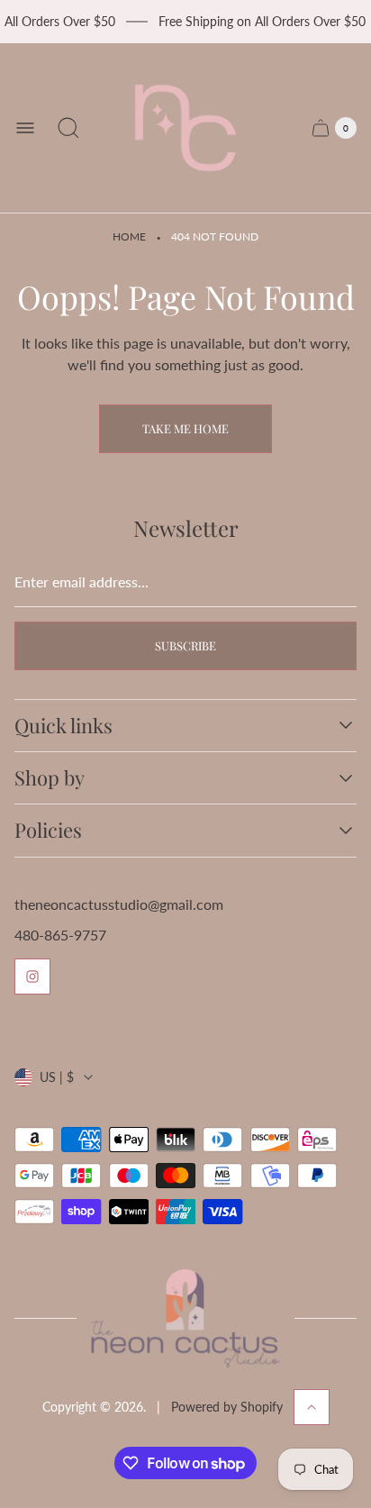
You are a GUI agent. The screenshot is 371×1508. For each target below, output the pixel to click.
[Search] (68, 128)
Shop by (49, 778)
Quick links (63, 725)
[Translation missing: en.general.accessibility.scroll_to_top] (312, 1407)
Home (129, 236)
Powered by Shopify (227, 1406)
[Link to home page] (185, 1318)
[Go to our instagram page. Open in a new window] (32, 976)
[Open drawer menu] (25, 128)
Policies (48, 830)
